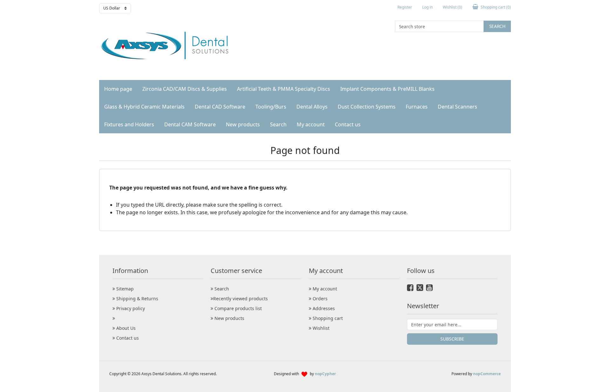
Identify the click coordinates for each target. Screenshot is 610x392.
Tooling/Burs (270, 106)
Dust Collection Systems (367, 106)
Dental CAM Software (190, 124)
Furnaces (417, 106)
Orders (319, 299)
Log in (427, 7)
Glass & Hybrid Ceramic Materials (144, 106)
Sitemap (124, 289)
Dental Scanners (457, 106)
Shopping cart (327, 318)
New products (243, 124)
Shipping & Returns (136, 299)
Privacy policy (130, 308)
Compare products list (237, 308)
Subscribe (452, 339)
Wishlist (320, 328)
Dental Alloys (312, 106)
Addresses (323, 308)
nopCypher (325, 373)
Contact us (348, 124)
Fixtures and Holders (129, 124)
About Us (125, 328)
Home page (118, 88)
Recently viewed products (240, 299)
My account (311, 124)
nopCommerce (487, 373)
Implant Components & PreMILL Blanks (387, 88)
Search (497, 26)
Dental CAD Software (220, 106)
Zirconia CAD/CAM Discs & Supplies (184, 88)
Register (404, 7)
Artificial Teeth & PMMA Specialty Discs (283, 88)
